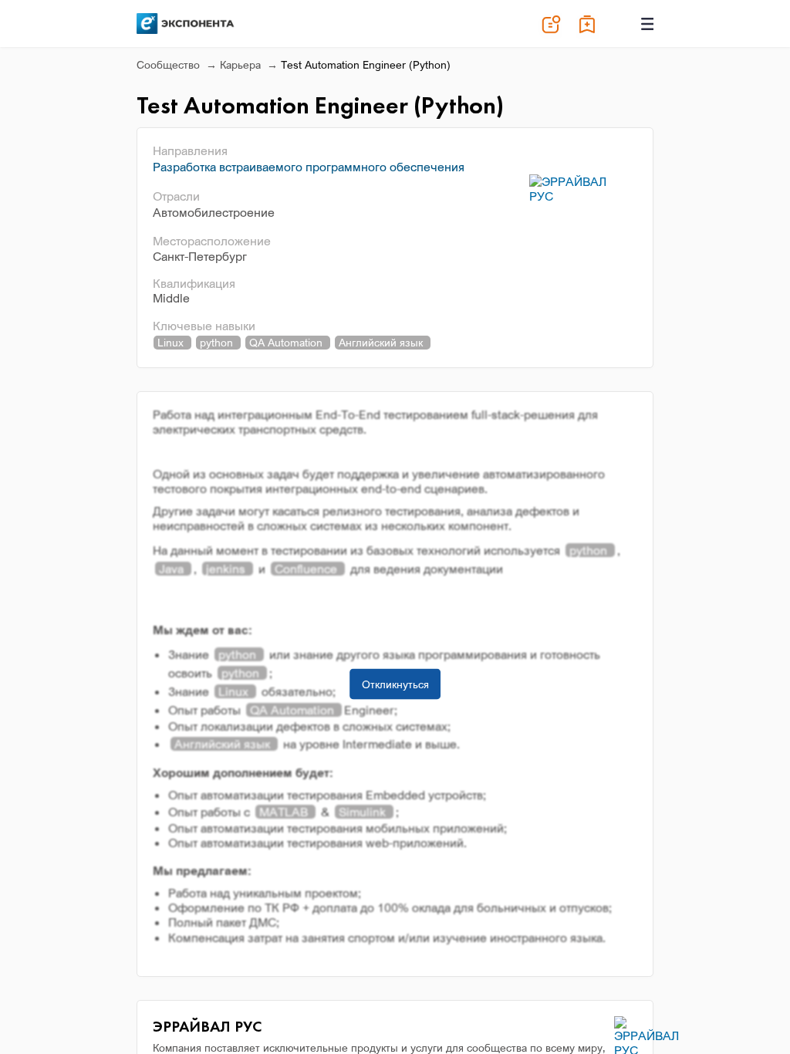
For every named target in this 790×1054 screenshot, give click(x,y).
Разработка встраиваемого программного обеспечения (308, 166)
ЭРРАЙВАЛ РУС (207, 1026)
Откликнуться (395, 683)
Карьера (242, 64)
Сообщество (170, 64)
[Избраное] (588, 24)
